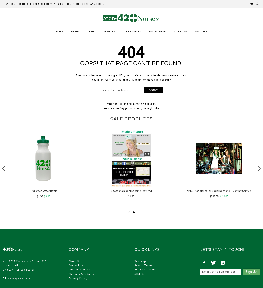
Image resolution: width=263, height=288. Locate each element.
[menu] (131, 31)
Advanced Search (145, 269)
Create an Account (93, 4)
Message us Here (18, 278)
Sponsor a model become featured (131, 191)
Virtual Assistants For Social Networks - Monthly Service (219, 191)
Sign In (70, 4)
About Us (75, 261)
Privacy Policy (78, 278)
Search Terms (143, 265)
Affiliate (139, 274)
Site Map (140, 261)
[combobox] (123, 90)
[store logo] (131, 18)
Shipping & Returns (81, 274)
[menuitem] (59, 31)
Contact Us (76, 265)
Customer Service (81, 269)
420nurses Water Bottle (43, 191)
